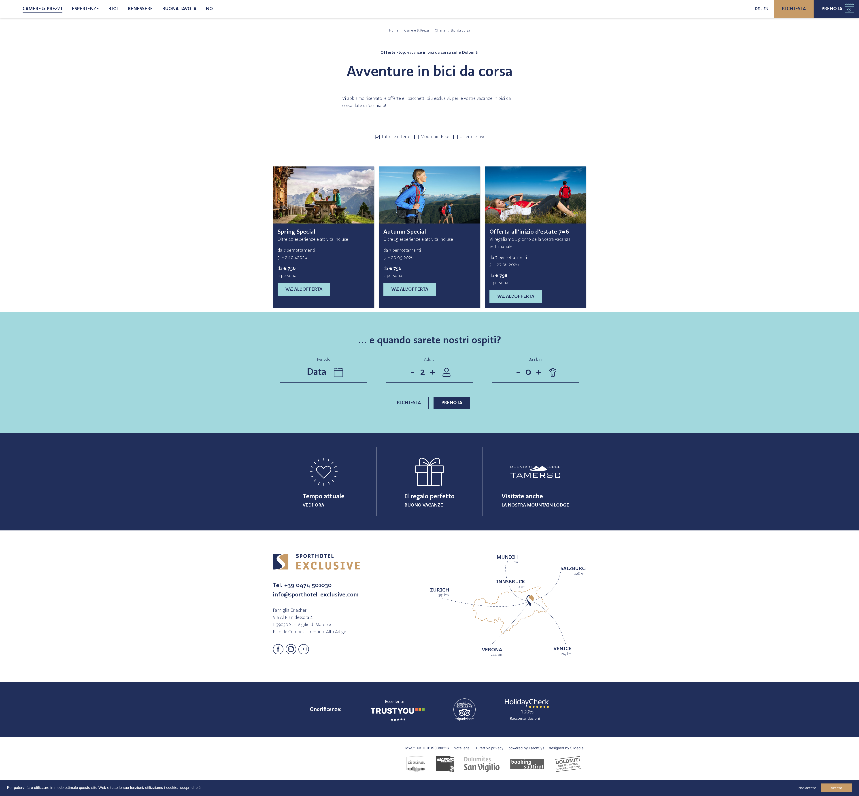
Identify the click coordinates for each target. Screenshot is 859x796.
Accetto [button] (836, 788)
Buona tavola (179, 8)
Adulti (429, 360)
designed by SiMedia (566, 748)
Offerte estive (472, 136)
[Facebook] (278, 649)
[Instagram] (291, 649)
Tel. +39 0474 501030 (302, 586)
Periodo (323, 360)
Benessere (140, 8)
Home (393, 30)
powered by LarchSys (526, 748)
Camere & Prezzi (42, 8)
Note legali (462, 748)
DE (757, 9)
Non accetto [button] (807, 788)
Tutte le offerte (395, 136)
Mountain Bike (435, 136)
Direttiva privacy (490, 748)
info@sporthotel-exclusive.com (316, 595)
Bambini (535, 360)
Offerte (440, 30)
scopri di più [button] (190, 787)
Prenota (831, 8)
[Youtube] (303, 649)
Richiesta (794, 8)
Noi (210, 8)
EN (765, 9)
